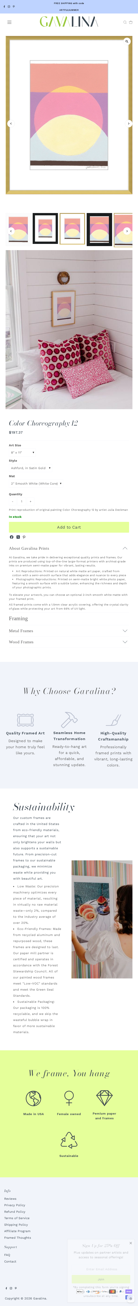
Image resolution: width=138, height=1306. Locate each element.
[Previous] (11, 123)
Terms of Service (17, 1218)
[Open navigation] (20, 22)
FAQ (7, 1255)
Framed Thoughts (17, 1237)
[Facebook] (4, 7)
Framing (18, 618)
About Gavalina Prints (29, 548)
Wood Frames (21, 642)
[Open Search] (125, 22)
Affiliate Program (17, 1231)
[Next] (128, 123)
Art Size (15, 445)
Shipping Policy (16, 1224)
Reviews (10, 1198)
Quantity (15, 494)
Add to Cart (69, 527)
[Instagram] (9, 7)
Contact (10, 1261)
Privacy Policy (14, 1205)
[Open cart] (130, 22)
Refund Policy (14, 1211)
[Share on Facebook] (12, 538)
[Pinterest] (13, 7)
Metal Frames (21, 630)
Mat (12, 476)
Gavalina (39, 1298)
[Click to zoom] (127, 41)
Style (13, 460)
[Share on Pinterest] (24, 538)
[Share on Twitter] (18, 538)
